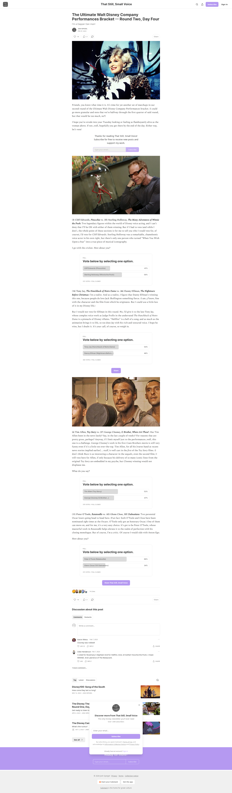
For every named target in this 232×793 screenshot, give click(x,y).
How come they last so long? (84, 690)
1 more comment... (79, 668)
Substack (104, 788)
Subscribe (212, 4)
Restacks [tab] (87, 617)
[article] (116, 691)
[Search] (197, 4)
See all (77, 740)
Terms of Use (127, 742)
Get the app (128, 782)
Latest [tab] (81, 680)
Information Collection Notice (115, 744)
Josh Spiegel (82, 29)
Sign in (224, 4)
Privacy (114, 776)
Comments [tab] (77, 617)
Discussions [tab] (90, 680)
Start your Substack (109, 782)
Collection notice (131, 776)
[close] (139, 705)
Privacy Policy (134, 744)
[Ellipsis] (159, 639)
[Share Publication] (202, 4)
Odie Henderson (84, 651)
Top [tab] (74, 680)
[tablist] (82, 617)
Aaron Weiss (82, 639)
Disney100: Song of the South (88, 686)
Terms (121, 776)
